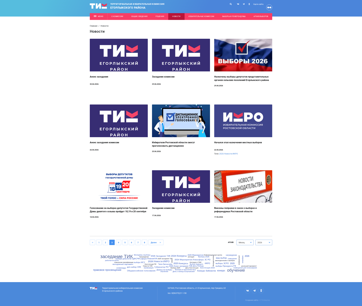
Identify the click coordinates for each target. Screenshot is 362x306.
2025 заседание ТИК (165, 258)
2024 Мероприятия (183, 259)
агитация (191, 256)
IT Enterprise (265, 300)
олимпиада (121, 268)
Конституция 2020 (207, 268)
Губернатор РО (161, 267)
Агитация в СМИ (195, 262)
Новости (176, 16)
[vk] (238, 4)
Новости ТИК (147, 266)
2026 (247, 256)
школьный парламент (249, 266)
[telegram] (243, 4)
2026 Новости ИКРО (228, 154)
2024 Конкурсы (179, 256)
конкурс (221, 270)
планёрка (242, 259)
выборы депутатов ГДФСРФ (127, 258)
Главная (93, 26)
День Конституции (191, 268)
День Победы (198, 266)
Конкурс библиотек (206, 271)
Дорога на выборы (164, 270)
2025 (232, 263)
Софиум (143, 258)
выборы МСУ (139, 262)
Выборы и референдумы (234, 16)
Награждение (144, 256)
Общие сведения (139, 16)
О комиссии (117, 16)
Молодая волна (213, 261)
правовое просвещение (107, 269)
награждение (231, 255)
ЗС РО (207, 259)
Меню (100, 16)
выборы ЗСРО (222, 263)
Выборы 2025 (175, 268)
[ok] (249, 4)
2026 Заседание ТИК (160, 256)
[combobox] (245, 242)
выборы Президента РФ (226, 266)
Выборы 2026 (203, 256)
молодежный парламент (123, 264)
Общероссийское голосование (141, 270)
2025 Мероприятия (195, 255)
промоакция (149, 268)
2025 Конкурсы (181, 263)
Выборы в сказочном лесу (185, 269)
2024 (172, 261)
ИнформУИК (152, 258)
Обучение (164, 271)
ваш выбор (221, 258)
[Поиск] (230, 4)
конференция (239, 260)
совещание (232, 258)
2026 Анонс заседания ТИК (180, 266)
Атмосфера (198, 259)
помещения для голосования (245, 268)
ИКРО (207, 263)
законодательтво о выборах (225, 260)
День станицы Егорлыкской (184, 271)
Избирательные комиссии (201, 16)
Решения (160, 16)
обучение (236, 270)
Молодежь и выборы (142, 255)
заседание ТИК (116, 256)
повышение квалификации (123, 262)
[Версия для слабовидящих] (269, 7)
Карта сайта (258, 4)
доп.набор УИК (134, 267)
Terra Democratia (165, 264)
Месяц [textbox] (242, 242)
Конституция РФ (150, 264)
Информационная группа (213, 255)
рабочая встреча (112, 260)
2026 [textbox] (260, 242)
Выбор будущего (196, 264)
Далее (154, 242)
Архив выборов (261, 16)
